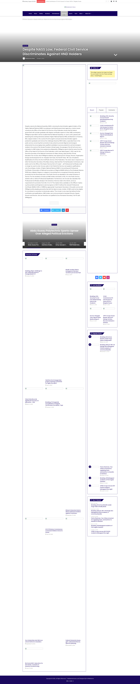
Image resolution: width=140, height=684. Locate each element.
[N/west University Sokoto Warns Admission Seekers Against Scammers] (74, 448)
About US (87, 13)
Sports (70, 13)
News (35, 13)
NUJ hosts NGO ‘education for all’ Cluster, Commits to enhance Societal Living (34, 664)
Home (30, 13)
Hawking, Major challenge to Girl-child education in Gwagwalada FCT (33, 272)
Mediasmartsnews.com (73, 678)
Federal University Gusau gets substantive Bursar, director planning (73, 641)
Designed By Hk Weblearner (87, 678)
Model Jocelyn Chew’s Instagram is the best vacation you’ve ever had (73, 271)
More (80, 13)
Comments (112, 110)
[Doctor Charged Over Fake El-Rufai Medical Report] (94, 135)
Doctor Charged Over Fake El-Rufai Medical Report (59, 1)
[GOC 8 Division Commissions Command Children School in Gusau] (54, 523)
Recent (92, 110)
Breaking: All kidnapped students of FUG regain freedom (107, 479)
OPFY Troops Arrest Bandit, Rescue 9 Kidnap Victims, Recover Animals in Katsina (107, 143)
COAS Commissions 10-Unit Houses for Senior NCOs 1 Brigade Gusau (107, 127)
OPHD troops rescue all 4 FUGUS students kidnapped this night (107, 487)
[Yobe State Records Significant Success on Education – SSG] (34, 393)
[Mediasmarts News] (70, 7)
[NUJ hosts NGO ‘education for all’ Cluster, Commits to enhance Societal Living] (34, 655)
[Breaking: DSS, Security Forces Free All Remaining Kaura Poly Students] (94, 118)
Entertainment (55, 13)
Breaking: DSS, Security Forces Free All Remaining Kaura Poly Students (107, 118)
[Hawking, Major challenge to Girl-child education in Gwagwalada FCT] (34, 263)
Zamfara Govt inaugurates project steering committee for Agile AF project (53, 381)
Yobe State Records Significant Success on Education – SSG (32, 400)
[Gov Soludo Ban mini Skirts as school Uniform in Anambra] (34, 578)
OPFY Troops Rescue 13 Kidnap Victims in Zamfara (107, 152)
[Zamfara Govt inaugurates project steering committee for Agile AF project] (54, 318)
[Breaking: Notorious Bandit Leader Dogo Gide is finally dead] (94, 339)
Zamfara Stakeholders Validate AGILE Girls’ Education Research (54, 232)
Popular (101, 110)
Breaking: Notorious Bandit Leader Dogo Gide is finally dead (106, 338)
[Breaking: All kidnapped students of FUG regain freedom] (94, 480)
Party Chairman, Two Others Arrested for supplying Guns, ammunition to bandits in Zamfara (107, 470)
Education (64, 13)
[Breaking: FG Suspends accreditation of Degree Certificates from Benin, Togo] (54, 394)
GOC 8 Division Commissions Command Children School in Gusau (54, 530)
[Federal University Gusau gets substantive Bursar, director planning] (74, 578)
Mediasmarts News (30, 58)
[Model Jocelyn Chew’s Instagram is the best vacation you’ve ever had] (74, 263)
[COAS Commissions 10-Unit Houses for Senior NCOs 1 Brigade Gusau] (94, 128)
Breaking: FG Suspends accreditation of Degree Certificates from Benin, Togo (54, 403)
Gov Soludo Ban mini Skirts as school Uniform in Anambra (34, 641)
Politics (41, 13)
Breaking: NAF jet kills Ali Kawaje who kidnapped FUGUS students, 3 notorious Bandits (107, 347)
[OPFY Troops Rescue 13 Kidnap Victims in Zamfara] (94, 210)
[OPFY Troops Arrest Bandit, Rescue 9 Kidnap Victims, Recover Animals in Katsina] (94, 143)
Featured (54, 203)
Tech (76, 13)
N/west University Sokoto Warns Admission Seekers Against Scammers (73, 511)
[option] (54, 232)
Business (47, 13)
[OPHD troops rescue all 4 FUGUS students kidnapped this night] (94, 488)
